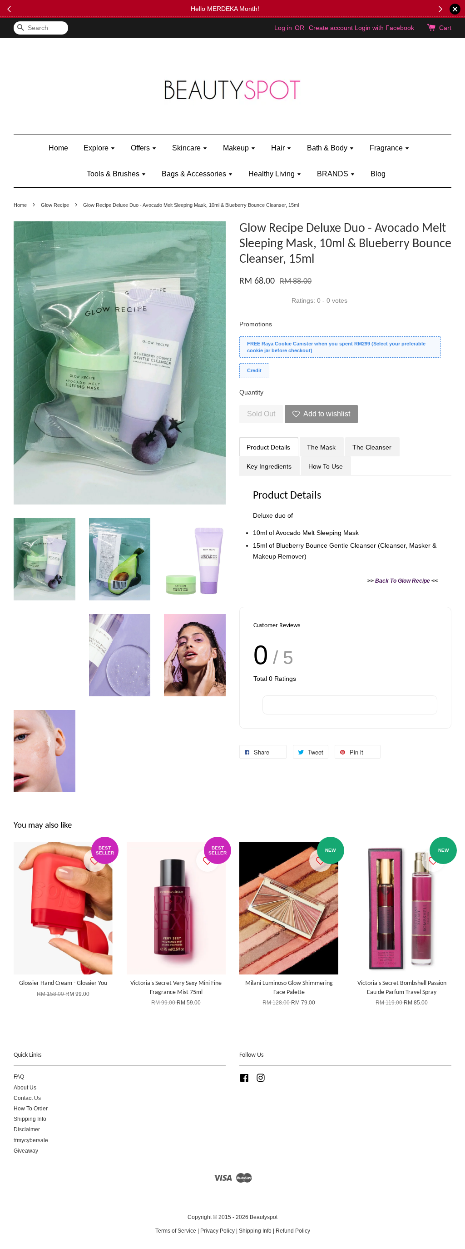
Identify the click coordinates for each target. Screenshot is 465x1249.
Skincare (187, 148)
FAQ (19, 1077)
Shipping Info (30, 1119)
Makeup (237, 148)
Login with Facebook (384, 27)
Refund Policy (293, 1231)
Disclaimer (27, 1129)
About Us (25, 1087)
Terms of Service (175, 1231)
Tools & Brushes (114, 174)
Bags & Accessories (195, 174)
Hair (279, 148)
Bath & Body (328, 148)
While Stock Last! (374, 8)
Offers (141, 148)
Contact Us (27, 1098)
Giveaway (26, 1151)
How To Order (31, 1108)
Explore (97, 148)
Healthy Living (272, 174)
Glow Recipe (55, 205)
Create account (331, 27)
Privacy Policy (217, 1231)
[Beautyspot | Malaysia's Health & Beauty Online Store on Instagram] (261, 1080)
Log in (283, 27)
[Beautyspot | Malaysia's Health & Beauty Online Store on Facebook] (244, 1080)
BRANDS (333, 174)
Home (58, 148)
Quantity (251, 392)
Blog (378, 174)
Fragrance (387, 148)
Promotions (255, 324)
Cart (445, 27)
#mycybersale (31, 1140)
